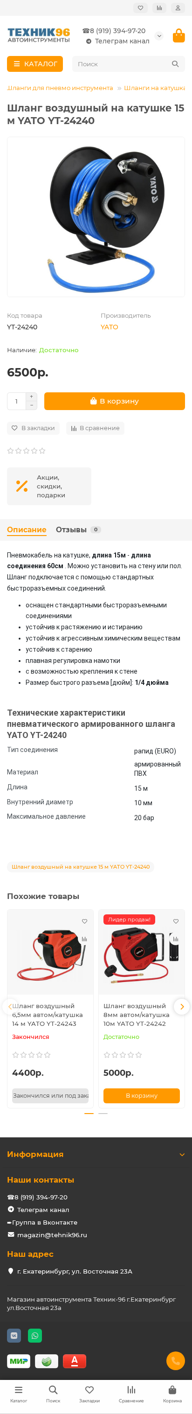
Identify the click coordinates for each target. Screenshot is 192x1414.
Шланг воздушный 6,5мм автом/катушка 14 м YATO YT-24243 (47, 1014)
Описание (27, 529)
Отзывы (76, 529)
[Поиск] (175, 63)
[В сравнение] (84, 938)
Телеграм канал (122, 41)
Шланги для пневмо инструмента (59, 87)
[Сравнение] (159, 8)
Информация (35, 1154)
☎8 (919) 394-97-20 (113, 31)
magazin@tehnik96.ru (52, 1235)
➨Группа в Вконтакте (42, 1222)
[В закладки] (84, 920)
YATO (109, 327)
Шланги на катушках (157, 87)
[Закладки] (140, 8)
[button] (10, 1007)
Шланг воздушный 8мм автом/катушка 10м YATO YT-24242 (136, 1014)
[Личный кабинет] (178, 8)
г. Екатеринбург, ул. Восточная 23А (74, 1271)
